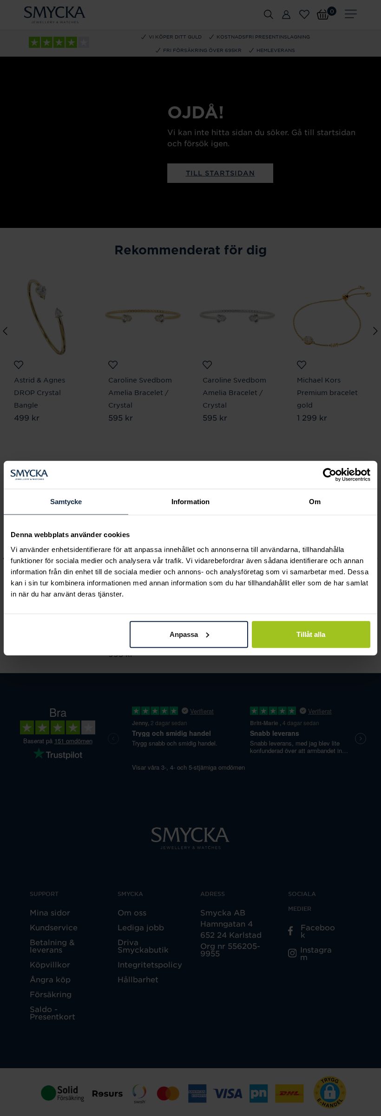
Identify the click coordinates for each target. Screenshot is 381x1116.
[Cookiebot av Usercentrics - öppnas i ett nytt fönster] (329, 475)
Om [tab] (315, 502)
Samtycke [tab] (66, 502)
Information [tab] (190, 502)
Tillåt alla (310, 634)
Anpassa (184, 634)
